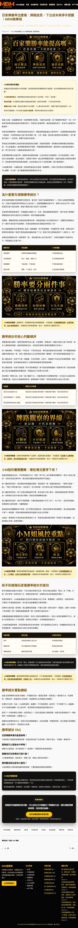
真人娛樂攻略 (48, 886)
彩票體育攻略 (48, 876)
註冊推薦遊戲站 (9, 883)
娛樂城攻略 (11, 26)
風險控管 (70, 830)
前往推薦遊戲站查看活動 (39, 814)
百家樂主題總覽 (28, 111)
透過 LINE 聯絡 (14, 840)
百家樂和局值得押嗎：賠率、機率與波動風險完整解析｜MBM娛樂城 (68, 884)
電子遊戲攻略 (48, 893)
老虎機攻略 (52, 830)
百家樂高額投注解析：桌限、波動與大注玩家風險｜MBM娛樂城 (68, 894)
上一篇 (6, 848)
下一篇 (71, 848)
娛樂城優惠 (47, 869)
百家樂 (26, 830)
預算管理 (61, 830)
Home (4, 26)
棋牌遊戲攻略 (48, 879)
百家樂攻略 (20, 26)
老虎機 (43, 830)
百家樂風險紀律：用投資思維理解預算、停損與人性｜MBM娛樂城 (68, 905)
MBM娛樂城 (20, 5)
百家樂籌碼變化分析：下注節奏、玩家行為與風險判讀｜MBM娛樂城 (68, 915)
